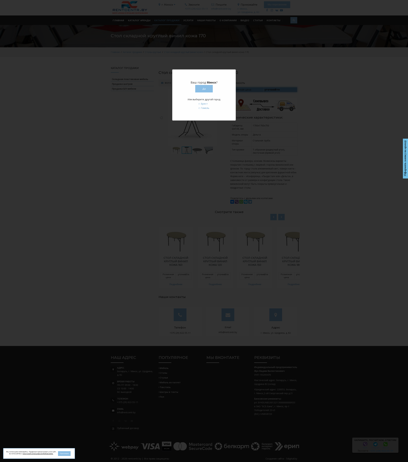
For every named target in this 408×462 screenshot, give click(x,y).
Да (204, 88)
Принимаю (64, 453)
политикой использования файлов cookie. (38, 454)
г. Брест (203, 103)
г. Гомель (204, 107)
